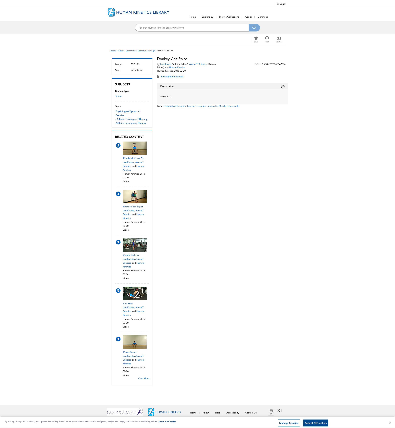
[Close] (390, 422)
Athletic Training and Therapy (132, 119)
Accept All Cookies (316, 423)
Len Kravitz (128, 162)
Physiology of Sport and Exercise (128, 113)
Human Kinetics (177, 67)
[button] (267, 39)
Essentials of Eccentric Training (140, 51)
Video (120, 51)
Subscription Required (171, 76)
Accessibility (232, 412)
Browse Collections (229, 16)
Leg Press (128, 303)
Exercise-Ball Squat (133, 206)
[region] (197, 422)
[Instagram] (271, 413)
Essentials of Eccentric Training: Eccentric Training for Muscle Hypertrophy (201, 106)
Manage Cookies (288, 423)
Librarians (263, 16)
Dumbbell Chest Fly (133, 158)
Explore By (207, 16)
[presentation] (135, 148)
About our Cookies (167, 421)
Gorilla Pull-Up (131, 255)
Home (192, 16)
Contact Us (251, 412)
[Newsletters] (271, 410)
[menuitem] (272, 410)
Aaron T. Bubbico (198, 64)
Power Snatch (130, 352)
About (248, 16)
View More (143, 378)
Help (217, 412)
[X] (279, 410)
